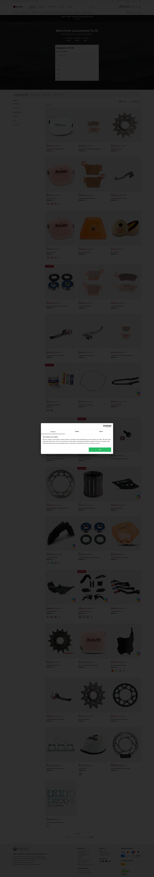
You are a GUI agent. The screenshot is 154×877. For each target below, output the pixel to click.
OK (100, 449)
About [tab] (101, 431)
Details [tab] (77, 431)
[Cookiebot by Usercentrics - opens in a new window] (104, 426)
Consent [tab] (53, 431)
